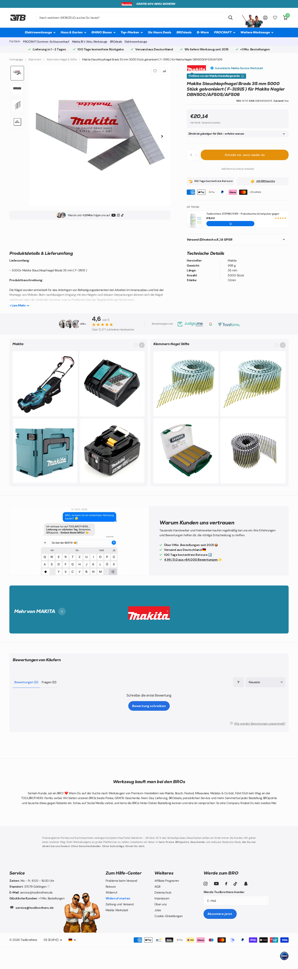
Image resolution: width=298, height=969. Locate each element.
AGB (157, 887)
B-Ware (203, 32)
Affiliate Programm (166, 881)
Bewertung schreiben (149, 706)
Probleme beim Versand (121, 881)
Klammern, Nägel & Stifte (62, 59)
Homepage (16, 59)
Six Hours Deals (159, 32)
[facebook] (226, 883)
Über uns (160, 904)
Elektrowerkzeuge (136, 41)
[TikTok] (122, 215)
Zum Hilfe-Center (124, 873)
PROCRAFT (223, 32)
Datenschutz (162, 892)
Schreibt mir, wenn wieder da (245, 155)
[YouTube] (113, 215)
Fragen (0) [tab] (49, 682)
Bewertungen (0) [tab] (26, 682)
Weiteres (163, 873)
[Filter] (238, 682)
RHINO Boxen (101, 32)
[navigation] (17, 73)
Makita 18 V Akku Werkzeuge (89, 41)
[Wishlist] (154, 71)
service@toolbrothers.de (34, 908)
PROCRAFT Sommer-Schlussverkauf (46, 41)
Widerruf (111, 892)
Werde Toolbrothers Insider (224, 892)
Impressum (161, 898)
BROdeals (184, 32)
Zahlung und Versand (120, 904)
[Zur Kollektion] (142, 345)
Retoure (111, 887)
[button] (230, 223)
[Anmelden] (265, 18)
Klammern (35, 59)
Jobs (157, 910)
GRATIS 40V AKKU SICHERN (155, 4)
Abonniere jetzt (220, 914)
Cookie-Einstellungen (168, 916)
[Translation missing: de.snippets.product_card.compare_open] (275, 18)
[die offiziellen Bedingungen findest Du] (242, 76)
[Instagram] (118, 215)
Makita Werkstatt (117, 910)
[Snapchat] (246, 884)
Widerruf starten (118, 898)
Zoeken (230, 17)
